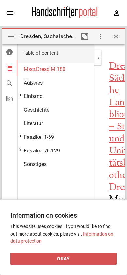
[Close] (116, 36)
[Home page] (64, 16)
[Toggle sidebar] (11, 36)
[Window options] (100, 36)
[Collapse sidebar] (99, 58)
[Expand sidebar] (10, 13)
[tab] (9, 52)
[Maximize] (84, 36)
